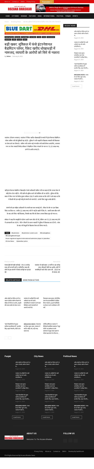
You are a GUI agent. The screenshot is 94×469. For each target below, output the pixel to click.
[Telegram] (17, 251)
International (49, 16)
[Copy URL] (28, 251)
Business (17, 37)
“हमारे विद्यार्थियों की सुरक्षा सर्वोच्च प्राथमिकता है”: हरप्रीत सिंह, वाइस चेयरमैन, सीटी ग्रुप (13, 326)
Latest (13, 39)
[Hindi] (13, 126)
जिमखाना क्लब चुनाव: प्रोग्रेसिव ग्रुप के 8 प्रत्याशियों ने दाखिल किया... (81, 55)
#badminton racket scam (30, 233)
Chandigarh (25, 37)
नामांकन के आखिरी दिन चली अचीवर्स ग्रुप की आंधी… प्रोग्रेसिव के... (81, 44)
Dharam (24, 16)
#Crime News (10, 241)
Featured (32, 16)
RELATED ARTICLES (13, 280)
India (39, 16)
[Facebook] (80, 1)
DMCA (22, 1)
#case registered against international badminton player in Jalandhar (28, 238)
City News (15, 16)
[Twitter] (22, 251)
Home (8, 16)
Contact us (15, 1)
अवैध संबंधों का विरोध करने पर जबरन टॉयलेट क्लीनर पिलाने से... (81, 33)
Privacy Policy (31, 1)
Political (60, 16)
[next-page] (9, 337)
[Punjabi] (17, 126)
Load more (75, 86)
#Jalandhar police (22, 241)
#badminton (15, 233)
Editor (9, 56)
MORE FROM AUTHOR (31, 280)
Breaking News (16, 22)
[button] (76, 1)
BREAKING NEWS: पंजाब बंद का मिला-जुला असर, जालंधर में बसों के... (81, 77)
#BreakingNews (45, 233)
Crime (39, 37)
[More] (33, 251)
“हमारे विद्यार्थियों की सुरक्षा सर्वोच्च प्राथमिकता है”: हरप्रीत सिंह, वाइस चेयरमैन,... (81, 66)
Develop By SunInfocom (76, 451)
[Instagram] (84, 1)
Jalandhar (7, 39)
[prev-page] (6, 337)
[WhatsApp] (7, 251)
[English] (8, 126)
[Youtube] (87, 1)
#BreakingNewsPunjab (13, 235)
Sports (75, 16)
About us (7, 1)
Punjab (67, 16)
